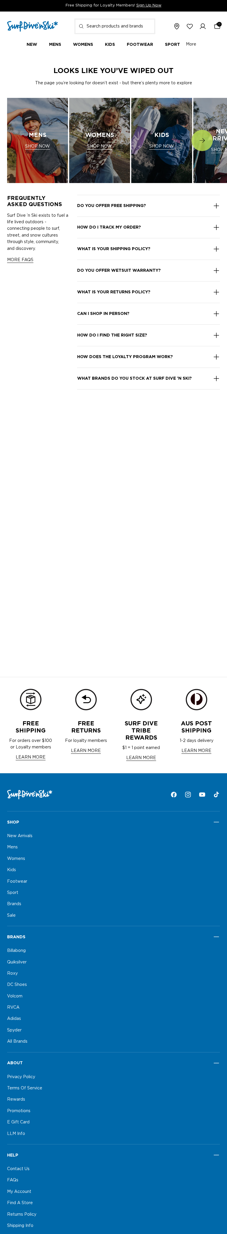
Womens (16, 858)
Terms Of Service (24, 1088)
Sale (11, 915)
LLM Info (16, 1133)
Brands (14, 904)
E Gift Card (18, 1122)
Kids (11, 870)
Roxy (12, 973)
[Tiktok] (216, 794)
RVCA (13, 1007)
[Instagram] (188, 794)
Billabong (16, 951)
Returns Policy (21, 1214)
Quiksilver (17, 962)
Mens (12, 847)
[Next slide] (202, 140)
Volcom (14, 996)
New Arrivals (20, 836)
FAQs (12, 1180)
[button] (203, 26)
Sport (12, 893)
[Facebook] (173, 794)
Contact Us (18, 1169)
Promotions (18, 1111)
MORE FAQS (20, 260)
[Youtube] (202, 794)
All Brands (17, 1041)
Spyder (14, 1030)
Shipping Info (20, 1226)
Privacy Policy (21, 1077)
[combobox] (115, 26)
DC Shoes (17, 985)
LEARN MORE (31, 757)
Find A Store (20, 1203)
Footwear (17, 881)
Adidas (14, 1019)
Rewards (16, 1099)
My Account (19, 1191)
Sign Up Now (148, 5)
